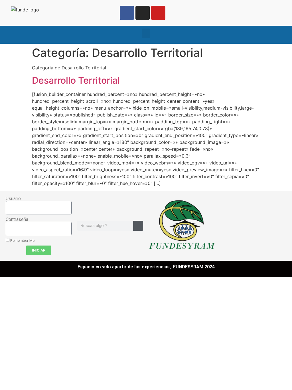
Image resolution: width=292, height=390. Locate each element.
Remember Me (22, 240)
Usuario (13, 198)
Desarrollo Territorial (76, 80)
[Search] (138, 226)
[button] (146, 33)
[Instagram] (142, 13)
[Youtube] (158, 13)
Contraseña (17, 219)
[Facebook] (127, 13)
